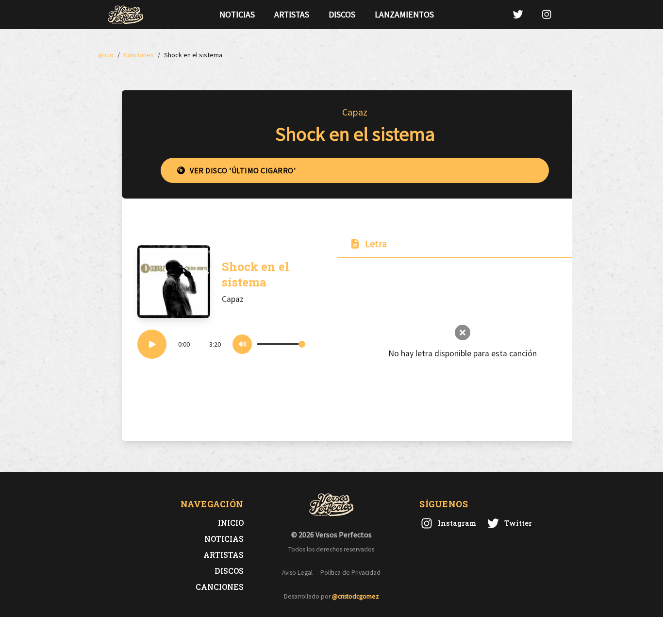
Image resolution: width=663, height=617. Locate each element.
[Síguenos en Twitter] (518, 14)
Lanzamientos (404, 14)
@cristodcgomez (355, 596)
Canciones (220, 587)
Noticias (237, 14)
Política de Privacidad (350, 572)
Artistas (291, 14)
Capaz (354, 112)
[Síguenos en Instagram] (546, 14)
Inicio (231, 522)
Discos (342, 14)
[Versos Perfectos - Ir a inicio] (125, 14)
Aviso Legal (297, 572)
